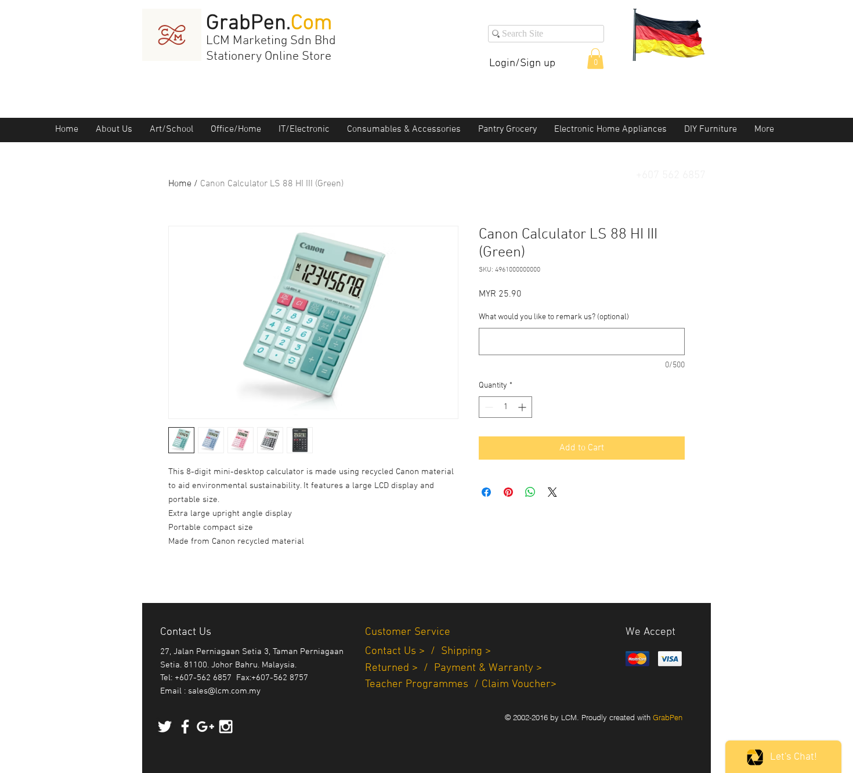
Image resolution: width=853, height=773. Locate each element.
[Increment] (523, 407)
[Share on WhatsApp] (530, 492)
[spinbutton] (505, 407)
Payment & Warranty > (488, 668)
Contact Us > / (403, 651)
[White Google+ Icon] (205, 726)
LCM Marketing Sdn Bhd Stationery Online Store (271, 48)
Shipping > (466, 651)
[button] (595, 58)
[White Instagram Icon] (225, 726)
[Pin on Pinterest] (508, 492)
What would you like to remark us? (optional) (554, 317)
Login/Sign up (522, 63)
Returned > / (399, 668)
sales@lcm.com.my (224, 691)
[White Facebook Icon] (185, 726)
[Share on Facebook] (486, 492)
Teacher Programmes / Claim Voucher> (460, 684)
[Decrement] (487, 407)
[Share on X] (552, 492)
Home (179, 184)
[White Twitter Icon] (165, 726)
